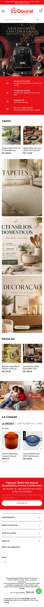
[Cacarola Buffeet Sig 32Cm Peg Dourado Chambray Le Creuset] (32, 440)
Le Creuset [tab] (8, 423)
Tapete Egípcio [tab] (25, 423)
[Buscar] (37, 19)
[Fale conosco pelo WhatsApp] (39, 591)
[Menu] (4, 11)
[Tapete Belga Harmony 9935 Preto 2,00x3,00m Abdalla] (32, 135)
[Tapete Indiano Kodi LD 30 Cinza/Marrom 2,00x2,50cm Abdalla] (11, 135)
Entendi (6, 602)
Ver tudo (5, 428)
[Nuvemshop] (17, 593)
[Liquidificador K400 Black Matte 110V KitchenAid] (32, 353)
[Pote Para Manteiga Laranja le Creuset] (11, 440)
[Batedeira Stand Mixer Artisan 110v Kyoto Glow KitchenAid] (11, 353)
